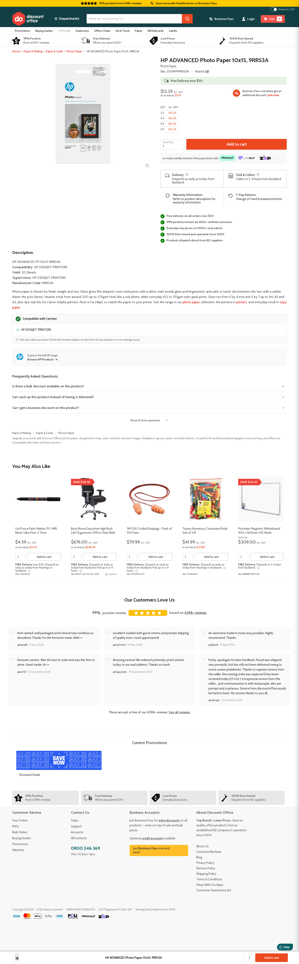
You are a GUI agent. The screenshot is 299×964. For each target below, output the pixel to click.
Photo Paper (74, 51)
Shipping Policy (206, 874)
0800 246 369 (85, 848)
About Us (202, 846)
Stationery (82, 31)
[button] (67, 18)
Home (16, 51)
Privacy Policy (205, 863)
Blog (199, 857)
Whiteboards (155, 31)
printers (241, 302)
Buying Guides (44, 31)
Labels (173, 31)
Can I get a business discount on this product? (45, 408)
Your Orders (20, 820)
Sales (74, 820)
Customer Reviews (208, 852)
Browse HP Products (40, 359)
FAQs (15, 826)
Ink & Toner (123, 31)
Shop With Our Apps (209, 885)
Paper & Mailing (33, 51)
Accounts (77, 832)
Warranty (18, 850)
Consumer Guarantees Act (213, 890)
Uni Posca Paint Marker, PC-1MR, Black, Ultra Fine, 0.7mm (36, 531)
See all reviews (179, 712)
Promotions (22, 31)
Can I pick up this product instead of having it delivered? (53, 397)
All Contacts (79, 838)
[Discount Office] (28, 19)
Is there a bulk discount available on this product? (48, 386)
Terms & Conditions (209, 879)
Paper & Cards (54, 51)
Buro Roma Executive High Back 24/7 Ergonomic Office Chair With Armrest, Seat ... (93, 532)
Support (76, 826)
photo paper (191, 302)
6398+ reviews (195, 613)
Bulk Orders (19, 832)
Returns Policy (205, 868)
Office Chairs (102, 31)
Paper (138, 31)
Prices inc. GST (287, 9)
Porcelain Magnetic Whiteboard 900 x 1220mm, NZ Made (259, 531)
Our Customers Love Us (149, 600)
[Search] (187, 18)
